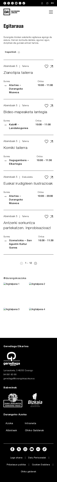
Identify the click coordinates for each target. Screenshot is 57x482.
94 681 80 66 (10, 375)
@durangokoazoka (15, 278)
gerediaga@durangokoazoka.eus (19, 379)
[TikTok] (24, 3)
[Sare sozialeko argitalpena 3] (16, 320)
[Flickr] (20, 3)
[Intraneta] (42, 3)
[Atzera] (21, 263)
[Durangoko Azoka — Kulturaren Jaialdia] (12, 12)
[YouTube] (16, 3)
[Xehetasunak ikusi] (51, 66)
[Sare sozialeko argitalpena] (16, 295)
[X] (8, 3)
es (52, 3)
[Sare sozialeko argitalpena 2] (41, 295)
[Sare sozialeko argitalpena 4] (41, 320)
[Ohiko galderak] (47, 3)
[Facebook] (5, 3)
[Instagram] (12, 3)
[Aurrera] (35, 263)
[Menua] (50, 12)
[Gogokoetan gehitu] (46, 66)
